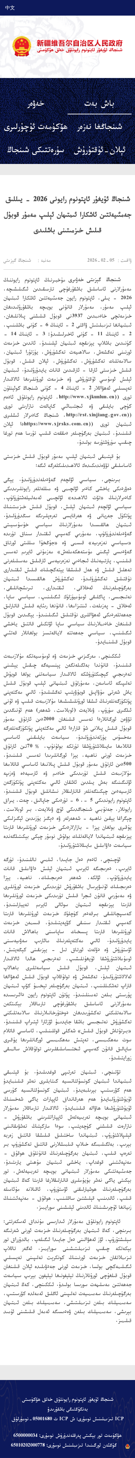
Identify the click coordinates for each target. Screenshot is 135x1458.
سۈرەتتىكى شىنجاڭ (35, 152)
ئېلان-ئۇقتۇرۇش (99, 152)
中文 (10, 7)
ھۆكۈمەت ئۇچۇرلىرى (36, 128)
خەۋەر (35, 105)
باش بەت (99, 105)
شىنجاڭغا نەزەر (99, 128)
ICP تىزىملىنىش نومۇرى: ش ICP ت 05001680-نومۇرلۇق (67, 1419)
